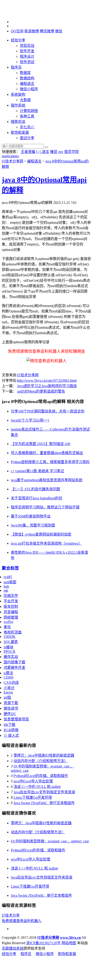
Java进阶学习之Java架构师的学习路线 (47, 386)
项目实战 (27, 46)
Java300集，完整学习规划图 (33, 525)
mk (6, 590)
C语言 (44, 152)
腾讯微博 (47, 31)
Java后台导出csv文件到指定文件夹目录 (44, 792)
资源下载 (11, 703)
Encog (8, 692)
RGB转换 (11, 730)
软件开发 (27, 51)
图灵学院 (71, 152)
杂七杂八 (27, 127)
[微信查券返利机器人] (46, 361)
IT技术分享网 (12, 161)
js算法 (8, 673)
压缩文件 (11, 596)
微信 (58, 31)
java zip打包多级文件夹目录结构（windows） (46, 543)
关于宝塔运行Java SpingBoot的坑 (36, 498)
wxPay (9, 622)
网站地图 (69, 943)
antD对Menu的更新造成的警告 (41, 391)
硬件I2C (10, 714)
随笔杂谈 (18, 122)
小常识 (9, 688)
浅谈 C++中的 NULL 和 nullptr (37, 787)
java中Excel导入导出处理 (33, 781)
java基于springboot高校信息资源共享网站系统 (46, 480)
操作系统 (18, 105)
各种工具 (27, 116)
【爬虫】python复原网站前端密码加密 (41, 534)
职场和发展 (20, 132)
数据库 (25, 73)
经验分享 (18, 40)
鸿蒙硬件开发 (14, 668)
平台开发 (11, 601)
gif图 (7, 697)
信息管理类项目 (16, 719)
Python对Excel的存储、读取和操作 (41, 776)
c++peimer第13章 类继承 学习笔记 (37, 471)
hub (6, 586)
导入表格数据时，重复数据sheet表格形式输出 (47, 453)
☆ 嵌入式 (11, 735)
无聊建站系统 (12, 948)
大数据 (25, 100)
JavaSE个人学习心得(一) (30, 420)
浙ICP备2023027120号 (43, 943)
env (60, 152)
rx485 (8, 577)
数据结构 (27, 78)
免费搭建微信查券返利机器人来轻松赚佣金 (46, 351)
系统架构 (18, 94)
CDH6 (8, 677)
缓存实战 (11, 657)
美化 (7, 627)
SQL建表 (11, 642)
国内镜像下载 (14, 662)
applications (10, 156)
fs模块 (8, 647)
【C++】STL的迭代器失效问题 (35, 489)
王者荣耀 (28, 152)
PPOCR (9, 651)
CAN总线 (11, 682)
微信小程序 (29, 89)
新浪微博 (31, 31)
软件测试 (27, 62)
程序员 (16, 67)
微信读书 (11, 708)
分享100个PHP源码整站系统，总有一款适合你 (47, 411)
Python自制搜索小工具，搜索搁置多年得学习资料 (50, 462)
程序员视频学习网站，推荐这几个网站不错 (45, 507)
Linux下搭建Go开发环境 (33, 797)
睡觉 (53, 152)
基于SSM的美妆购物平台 (31, 516)
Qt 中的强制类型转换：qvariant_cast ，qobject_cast (50, 841)
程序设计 (27, 56)
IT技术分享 (11, 915)
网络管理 (11, 617)
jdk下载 (9, 725)
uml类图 (10, 582)
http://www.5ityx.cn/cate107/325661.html (47, 380)
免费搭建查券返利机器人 (22, 921)
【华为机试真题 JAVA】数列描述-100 (40, 444)
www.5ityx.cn (70, 937)
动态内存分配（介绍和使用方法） (41, 761)
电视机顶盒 (13, 632)
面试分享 (27, 138)
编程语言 (27, 84)
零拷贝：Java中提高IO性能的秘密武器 (44, 755)
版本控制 (11, 606)
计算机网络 (29, 111)
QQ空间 (17, 31)
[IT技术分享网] (24, 14)
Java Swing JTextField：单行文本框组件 (44, 803)
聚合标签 (10, 568)
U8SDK (10, 637)
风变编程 (11, 612)
